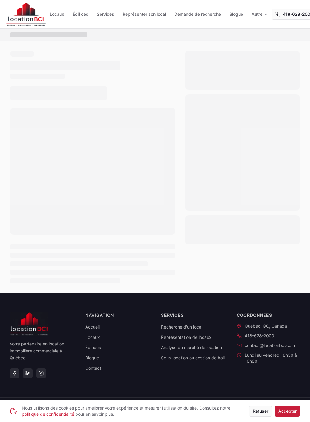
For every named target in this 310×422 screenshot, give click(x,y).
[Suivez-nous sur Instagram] (41, 373)
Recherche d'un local (181, 326)
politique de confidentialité (48, 414)
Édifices (80, 14)
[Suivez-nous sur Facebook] (14, 373)
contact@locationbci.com (270, 345)
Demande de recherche (197, 14)
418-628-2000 (259, 335)
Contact (93, 368)
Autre (257, 14)
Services (105, 14)
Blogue (236, 14)
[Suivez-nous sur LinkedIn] (28, 373)
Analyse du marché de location (191, 347)
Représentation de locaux (186, 337)
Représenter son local (144, 14)
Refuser (260, 411)
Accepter (287, 411)
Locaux (57, 14)
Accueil (92, 326)
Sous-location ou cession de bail (193, 357)
